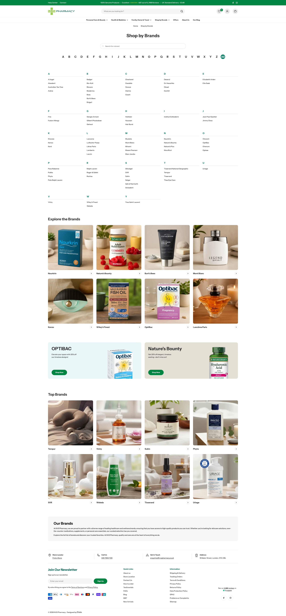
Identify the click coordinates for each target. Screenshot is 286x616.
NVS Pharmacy (60, 612)
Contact (63, 3)
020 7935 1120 (107, 558)
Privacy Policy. (92, 587)
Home (135, 26)
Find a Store (57, 558)
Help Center (53, 3)
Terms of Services (77, 587)
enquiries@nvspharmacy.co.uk (162, 558)
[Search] (181, 11)
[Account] (227, 11)
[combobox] (143, 11)
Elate (79, 612)
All (223, 56)
